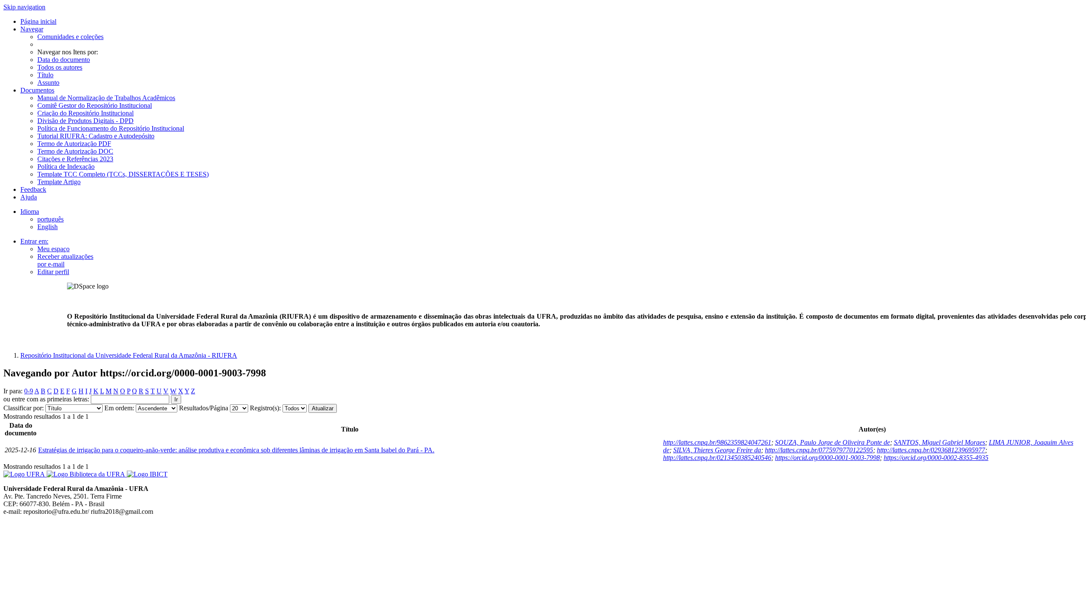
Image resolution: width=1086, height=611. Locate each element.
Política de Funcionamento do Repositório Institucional (110, 128)
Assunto (48, 82)
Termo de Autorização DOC (75, 151)
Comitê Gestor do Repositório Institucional (94, 105)
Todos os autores (59, 67)
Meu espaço (53, 248)
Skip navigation (24, 7)
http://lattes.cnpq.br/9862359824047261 (717, 442)
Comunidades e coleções (70, 36)
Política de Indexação (66, 166)
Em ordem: (119, 408)
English (47, 226)
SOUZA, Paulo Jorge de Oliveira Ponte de (832, 442)
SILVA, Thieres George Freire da (717, 450)
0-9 (28, 391)
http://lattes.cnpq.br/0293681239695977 (931, 450)
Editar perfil (53, 271)
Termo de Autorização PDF (74, 143)
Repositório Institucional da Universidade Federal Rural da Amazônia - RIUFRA (128, 355)
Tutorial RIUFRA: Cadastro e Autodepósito (95, 136)
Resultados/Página (203, 408)
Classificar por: (23, 408)
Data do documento (63, 59)
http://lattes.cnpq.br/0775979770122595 (819, 450)
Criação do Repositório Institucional (85, 113)
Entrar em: (34, 241)
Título (45, 74)
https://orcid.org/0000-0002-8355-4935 (936, 457)
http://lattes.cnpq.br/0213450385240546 (717, 457)
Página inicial (38, 21)
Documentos (37, 90)
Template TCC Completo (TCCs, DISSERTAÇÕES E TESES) (123, 174)
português (50, 219)
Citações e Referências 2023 (75, 159)
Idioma (29, 211)
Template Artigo (59, 181)
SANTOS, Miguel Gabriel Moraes (939, 442)
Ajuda (28, 197)
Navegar (31, 29)
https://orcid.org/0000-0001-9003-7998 (827, 457)
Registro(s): (265, 408)
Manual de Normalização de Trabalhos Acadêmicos (106, 97)
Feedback (33, 189)
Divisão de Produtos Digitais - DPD (85, 120)
